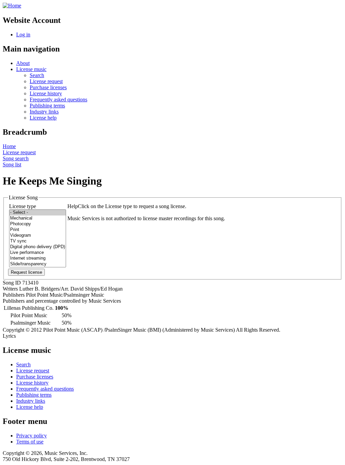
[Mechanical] (37, 218)
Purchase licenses (48, 87)
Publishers (14, 295)
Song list (12, 164)
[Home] (12, 5)
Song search (16, 158)
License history (46, 93)
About (23, 63)
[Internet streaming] (37, 258)
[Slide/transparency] (37, 264)
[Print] (37, 230)
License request (46, 81)
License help (43, 118)
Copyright (13, 330)
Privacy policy (31, 435)
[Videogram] (37, 235)
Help (72, 206)
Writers (10, 289)
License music (31, 69)
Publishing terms (47, 105)
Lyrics (9, 336)
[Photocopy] (37, 224)
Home (9, 146)
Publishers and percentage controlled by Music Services (62, 301)
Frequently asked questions (58, 99)
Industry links (44, 111)
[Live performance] (37, 253)
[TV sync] (37, 241)
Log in (23, 34)
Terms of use (29, 441)
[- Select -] (37, 212)
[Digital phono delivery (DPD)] (37, 247)
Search (37, 75)
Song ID (12, 283)
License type (22, 206)
